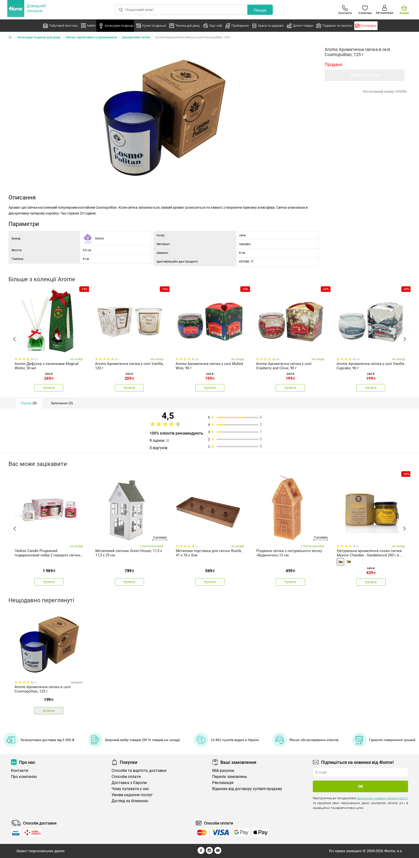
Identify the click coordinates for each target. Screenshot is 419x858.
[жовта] (340, 561)
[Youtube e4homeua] (217, 853)
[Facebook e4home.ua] (201, 853)
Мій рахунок (223, 770)
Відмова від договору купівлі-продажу (247, 789)
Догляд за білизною (130, 801)
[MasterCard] (202, 832)
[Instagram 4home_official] (209, 853)
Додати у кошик (364, 75)
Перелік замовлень (229, 776)
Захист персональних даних (40, 851)
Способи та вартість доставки (139, 770)
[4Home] (11, 37)
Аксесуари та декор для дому (38, 37)
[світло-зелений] (349, 561)
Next (404, 339)
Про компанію (24, 776)
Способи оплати (126, 776)
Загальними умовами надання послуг (382, 798)
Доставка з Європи (129, 782)
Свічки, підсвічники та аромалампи (91, 37)
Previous (14, 339)
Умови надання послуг (132, 795)
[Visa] (220, 832)
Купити (49, 388)
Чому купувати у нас (130, 789)
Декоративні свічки (136, 37)
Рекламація (223, 782)
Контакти (19, 770)
